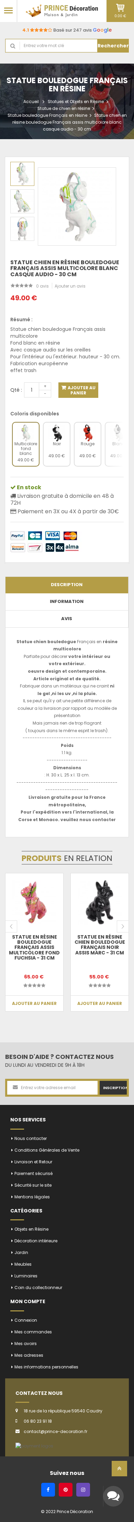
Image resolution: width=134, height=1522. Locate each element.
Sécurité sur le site (33, 1185)
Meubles (23, 1264)
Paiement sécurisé (33, 1173)
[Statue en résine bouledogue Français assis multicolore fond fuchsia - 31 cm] (34, 902)
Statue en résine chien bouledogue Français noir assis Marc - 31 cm (100, 944)
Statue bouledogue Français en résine (47, 115)
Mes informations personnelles (46, 1367)
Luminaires (25, 1276)
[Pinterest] (65, 1490)
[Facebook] (48, 1490)
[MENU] (8, 10)
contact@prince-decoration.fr (55, 1431)
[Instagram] (83, 1490)
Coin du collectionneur (38, 1287)
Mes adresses (28, 1355)
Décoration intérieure (35, 1241)
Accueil (31, 101)
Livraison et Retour (33, 1162)
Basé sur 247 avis (67, 30)
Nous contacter (30, 1138)
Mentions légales (32, 1197)
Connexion (25, 1320)
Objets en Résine (31, 1229)
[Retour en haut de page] (119, 1470)
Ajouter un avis (70, 286)
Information (66, 601)
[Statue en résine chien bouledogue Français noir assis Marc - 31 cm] (99, 902)
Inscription (115, 1087)
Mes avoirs (25, 1343)
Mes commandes (33, 1332)
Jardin (21, 1252)
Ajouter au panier (81, 390)
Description (66, 584)
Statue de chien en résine (63, 108)
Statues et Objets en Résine (76, 101)
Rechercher (113, 45)
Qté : (16, 390)
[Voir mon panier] (120, 8)
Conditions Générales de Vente (46, 1150)
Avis (66, 618)
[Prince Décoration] (62, 10)
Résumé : (21, 319)
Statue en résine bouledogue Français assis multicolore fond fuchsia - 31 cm (34, 947)
